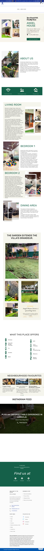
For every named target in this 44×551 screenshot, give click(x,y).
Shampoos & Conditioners (23, 544)
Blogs (11, 527)
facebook (27, 517)
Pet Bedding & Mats (16, 545)
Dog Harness (31, 535)
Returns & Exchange (28, 500)
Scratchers (14, 544)
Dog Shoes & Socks (17, 543)
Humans (12, 523)
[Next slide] (43, 387)
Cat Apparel (15, 538)
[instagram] (15, 478)
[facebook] (22, 478)
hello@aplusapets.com (15, 508)
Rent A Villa (12, 531)
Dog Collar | (19, 535)
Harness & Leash (13, 539)
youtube (26, 524)
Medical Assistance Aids (15, 525)
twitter (26, 519)
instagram (27, 521)
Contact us (12, 529)
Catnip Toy (30, 540)
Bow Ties (30, 544)
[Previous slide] (0, 387)
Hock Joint (27, 535)
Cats (11, 520)
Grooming (26, 539)
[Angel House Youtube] (28, 478)
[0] (40, 3)
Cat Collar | (23, 535)
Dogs (11, 518)
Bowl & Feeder (29, 538)
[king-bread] (8, 89)
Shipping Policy (27, 498)
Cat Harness (12, 536)
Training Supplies (16, 540)
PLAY (33, 121)
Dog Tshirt (21, 540)
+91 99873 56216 (22, 465)
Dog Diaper (26, 540)
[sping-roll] (36, 89)
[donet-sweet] (22, 89)
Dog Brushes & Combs (25, 543)
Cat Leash (20, 536)
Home (18, 9)
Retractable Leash (19, 539)
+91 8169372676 (14, 510)
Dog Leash (16, 536)
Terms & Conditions (27, 493)
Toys (24, 539)
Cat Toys (17, 544)
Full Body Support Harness (21, 538)
